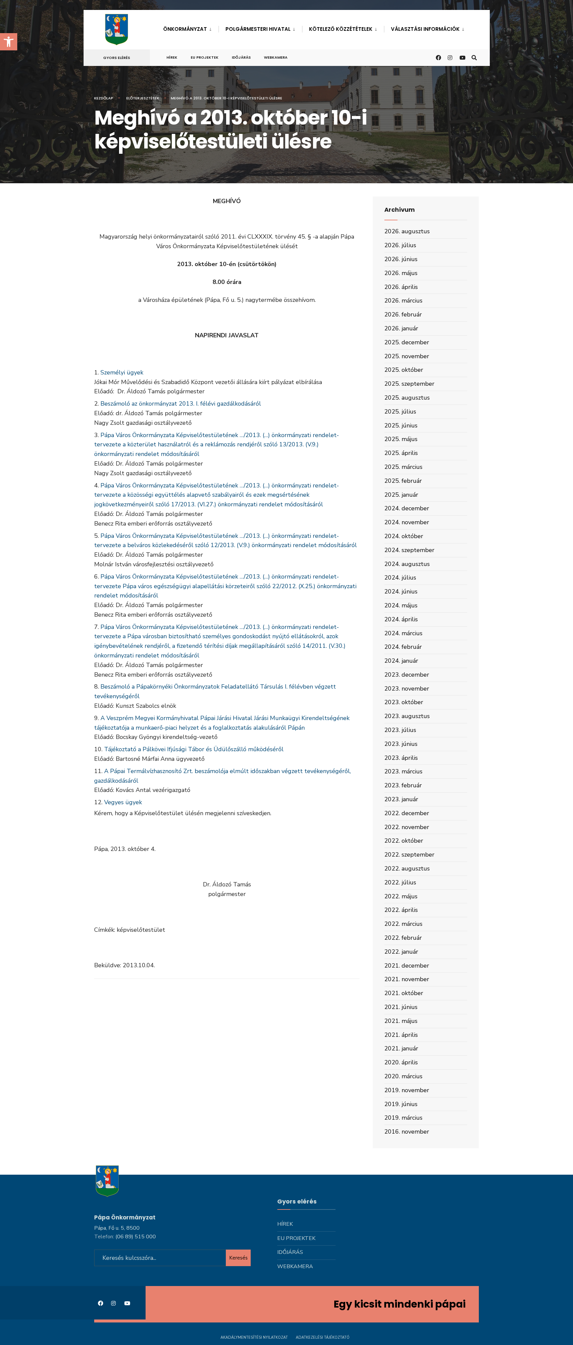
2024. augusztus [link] (407, 564)
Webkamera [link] (275, 57)
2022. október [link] (403, 841)
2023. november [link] (406, 689)
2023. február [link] (403, 785)
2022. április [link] (401, 910)
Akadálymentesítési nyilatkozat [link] (254, 1337)
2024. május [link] (400, 605)
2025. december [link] (406, 342)
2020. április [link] (401, 1062)
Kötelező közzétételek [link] (340, 29)
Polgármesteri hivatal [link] (257, 29)
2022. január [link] (401, 952)
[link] (8, 41)
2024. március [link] (403, 633)
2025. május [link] (400, 439)
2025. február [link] (403, 481)
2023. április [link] (401, 758)
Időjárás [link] (241, 57)
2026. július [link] (400, 245)
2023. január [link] (401, 799)
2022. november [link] (406, 827)
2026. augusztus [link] (407, 231)
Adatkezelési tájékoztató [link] (323, 1337)
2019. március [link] (403, 1118)
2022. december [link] (406, 813)
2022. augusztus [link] (407, 868)
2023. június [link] (400, 744)
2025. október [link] (403, 370)
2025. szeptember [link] (409, 384)
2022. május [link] (400, 896)
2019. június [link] (400, 1104)
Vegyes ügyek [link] (123, 802)
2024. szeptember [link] (409, 550)
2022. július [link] (400, 882)
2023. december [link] (406, 675)
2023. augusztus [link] (407, 716)
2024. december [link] (406, 508)
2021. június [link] (400, 1007)
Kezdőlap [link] (103, 98)
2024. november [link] (406, 522)
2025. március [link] (403, 467)
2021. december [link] (406, 966)
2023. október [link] (403, 702)
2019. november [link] (406, 1090)
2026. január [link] (401, 328)
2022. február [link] (403, 938)
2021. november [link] (406, 979)
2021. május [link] (400, 1021)
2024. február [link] (403, 647)
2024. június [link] (400, 591)
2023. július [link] (400, 730)
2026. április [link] (401, 287)
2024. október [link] (403, 536)
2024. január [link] (401, 661)
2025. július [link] (400, 412)
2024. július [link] (400, 578)
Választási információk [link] (425, 29)
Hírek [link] (171, 57)
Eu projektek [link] (205, 57)
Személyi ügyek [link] (121, 372)
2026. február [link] (403, 314)
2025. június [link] (400, 425)
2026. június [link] (400, 259)
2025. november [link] (406, 356)
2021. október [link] (403, 993)
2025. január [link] (401, 495)
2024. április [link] (401, 619)
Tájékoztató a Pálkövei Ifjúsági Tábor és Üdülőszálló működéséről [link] (194, 749)
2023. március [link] (403, 771)
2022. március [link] (403, 924)
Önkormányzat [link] (185, 29)
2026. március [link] (403, 301)
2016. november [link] (406, 1132)
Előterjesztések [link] (142, 98)
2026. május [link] (400, 273)
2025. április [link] (401, 453)
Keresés (238, 1258)
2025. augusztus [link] (407, 398)
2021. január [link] (401, 1048)
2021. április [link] (401, 1035)
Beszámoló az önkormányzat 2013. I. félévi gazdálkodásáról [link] (180, 404)
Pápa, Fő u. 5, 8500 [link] (117, 1228)
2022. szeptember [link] (409, 855)
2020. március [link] (403, 1076)
